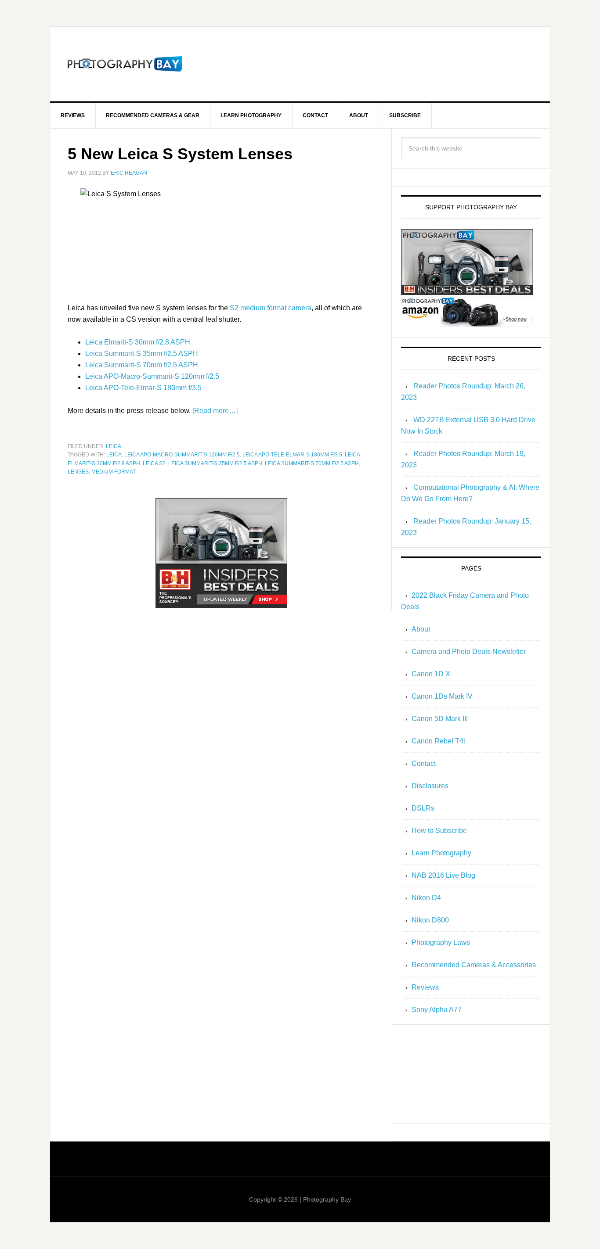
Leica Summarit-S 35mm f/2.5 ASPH (141, 353)
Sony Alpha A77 (437, 1009)
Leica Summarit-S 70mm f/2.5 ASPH (141, 365)
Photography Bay (125, 64)
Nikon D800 (430, 920)
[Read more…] (215, 410)
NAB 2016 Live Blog (443, 875)
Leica (113, 446)
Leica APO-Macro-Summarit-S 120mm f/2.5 (152, 376)
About (421, 629)
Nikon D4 (426, 897)
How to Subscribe (439, 830)
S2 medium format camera (270, 308)
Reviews (425, 987)
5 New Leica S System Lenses (180, 154)
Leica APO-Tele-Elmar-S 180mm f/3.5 (143, 387)
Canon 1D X (431, 674)
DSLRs (423, 808)
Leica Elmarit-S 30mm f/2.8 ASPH (137, 342)
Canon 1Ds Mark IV (442, 696)
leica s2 (154, 463)
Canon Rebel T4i (438, 741)
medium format (113, 472)
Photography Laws (441, 942)
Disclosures (430, 786)
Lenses (78, 472)
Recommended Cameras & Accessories (474, 965)
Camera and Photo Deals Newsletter (469, 651)
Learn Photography (441, 853)
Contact (424, 763)
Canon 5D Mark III (440, 718)
